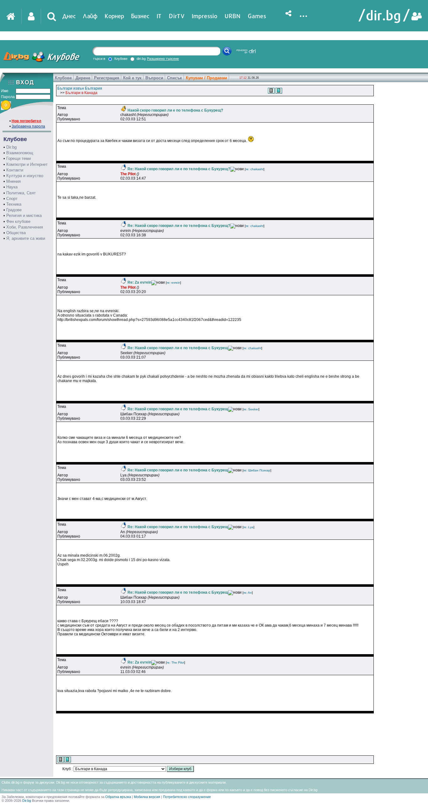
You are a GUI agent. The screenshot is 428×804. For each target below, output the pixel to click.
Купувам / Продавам (206, 78)
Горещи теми (18, 158)
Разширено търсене (163, 58)
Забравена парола (28, 126)
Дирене (83, 78)
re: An (247, 592)
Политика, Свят (21, 193)
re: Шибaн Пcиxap (256, 470)
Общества (16, 232)
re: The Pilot (175, 662)
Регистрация (106, 78)
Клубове (63, 78)
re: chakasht (255, 169)
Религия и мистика (24, 215)
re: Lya (248, 527)
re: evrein (173, 282)
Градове (14, 210)
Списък (174, 78)
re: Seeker (250, 409)
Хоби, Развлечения (24, 227)
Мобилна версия (147, 797)
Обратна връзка (118, 797)
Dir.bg (11, 147)
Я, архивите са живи (25, 238)
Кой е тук (132, 78)
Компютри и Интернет (27, 164)
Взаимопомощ (19, 152)
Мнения (13, 181)
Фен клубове (18, 221)
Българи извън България (79, 88)
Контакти (14, 170)
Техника (13, 204)
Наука (12, 187)
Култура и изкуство (24, 175)
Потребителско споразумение (187, 797)
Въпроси (154, 78)
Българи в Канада (81, 93)
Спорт (12, 198)
